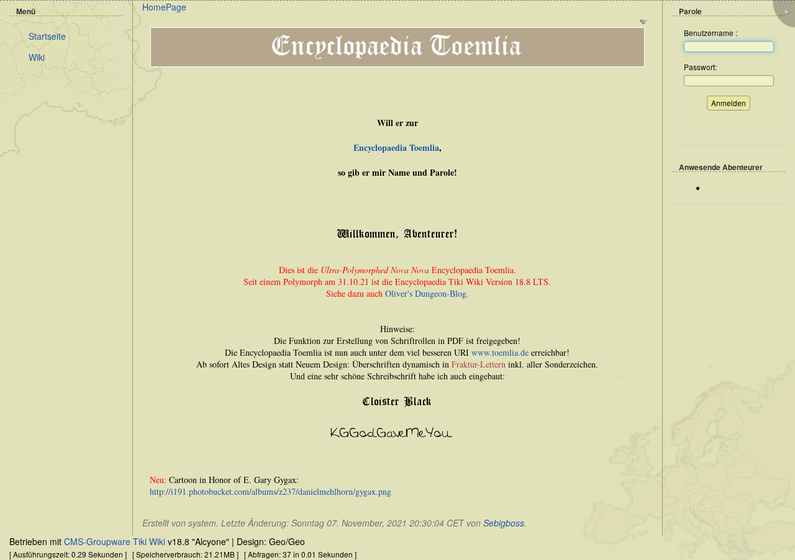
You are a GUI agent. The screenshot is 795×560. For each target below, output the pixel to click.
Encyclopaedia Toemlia (396, 147)
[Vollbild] (787, 11)
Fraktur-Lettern (479, 364)
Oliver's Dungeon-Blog (425, 293)
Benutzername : (710, 32)
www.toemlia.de (500, 352)
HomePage (164, 7)
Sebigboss (503, 523)
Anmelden (728, 102)
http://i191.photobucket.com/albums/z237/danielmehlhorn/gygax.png (270, 491)
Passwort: (700, 66)
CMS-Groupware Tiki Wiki (116, 541)
